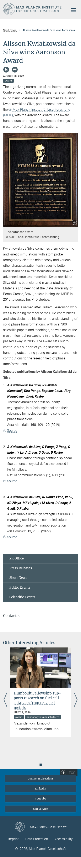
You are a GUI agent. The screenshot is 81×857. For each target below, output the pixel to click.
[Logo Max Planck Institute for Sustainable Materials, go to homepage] (32, 9)
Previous (5, 700)
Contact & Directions (40, 778)
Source (12, 431)
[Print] (15, 69)
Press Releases (20, 568)
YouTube (40, 798)
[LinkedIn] (6, 69)
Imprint (13, 839)
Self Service (40, 808)
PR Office (16, 558)
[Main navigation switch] (73, 10)
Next (75, 700)
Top (72, 773)
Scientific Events (22, 597)
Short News (18, 578)
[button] (74, 223)
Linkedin (40, 788)
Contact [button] (10, 616)
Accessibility (63, 839)
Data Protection (36, 839)
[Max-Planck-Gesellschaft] (22, 827)
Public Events (19, 587)
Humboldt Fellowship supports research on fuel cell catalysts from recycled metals (37, 700)
